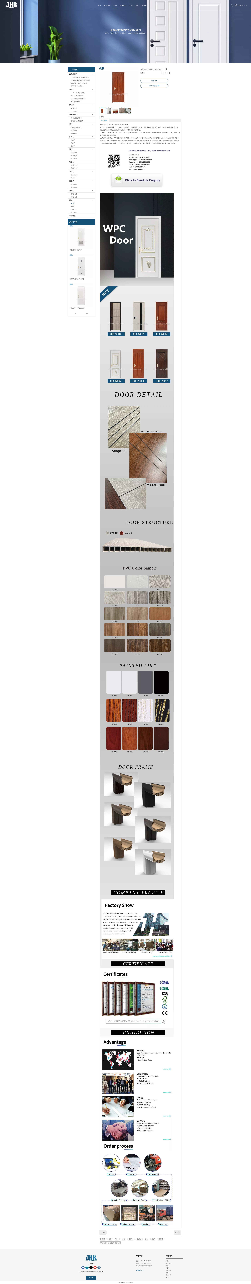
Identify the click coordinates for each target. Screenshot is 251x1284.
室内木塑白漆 (74, 250)
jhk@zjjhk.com (147, 1265)
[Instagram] (99, 1267)
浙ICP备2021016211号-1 (125, 1282)
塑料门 (71, 200)
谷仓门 (71, 162)
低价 (110, 1239)
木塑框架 (74, 212)
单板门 (71, 89)
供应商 (160, 1239)
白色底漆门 (73, 74)
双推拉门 (74, 152)
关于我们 (107, 5)
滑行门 (71, 149)
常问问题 (168, 1270)
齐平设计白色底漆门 (77, 86)
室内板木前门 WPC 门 (77, 308)
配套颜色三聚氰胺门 (77, 121)
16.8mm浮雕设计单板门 (78, 93)
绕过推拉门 (74, 155)
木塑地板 (72, 216)
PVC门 (71, 105)
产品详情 (104, 120)
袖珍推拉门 (74, 158)
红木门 (73, 146)
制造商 (102, 1239)
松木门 (73, 140)
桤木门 (73, 143)
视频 (167, 1273)
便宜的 (131, 1239)
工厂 (153, 1239)
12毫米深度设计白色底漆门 (80, 77)
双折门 (71, 171)
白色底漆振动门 (76, 127)
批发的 (139, 1239)
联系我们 (145, 5)
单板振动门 (74, 133)
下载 (167, 1268)
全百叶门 (74, 194)
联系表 (91, 1278)
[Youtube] (95, 1267)
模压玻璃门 (74, 184)
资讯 (137, 5)
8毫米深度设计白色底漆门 (79, 83)
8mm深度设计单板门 (77, 96)
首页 (99, 5)
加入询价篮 (153, 86)
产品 (115, 5)
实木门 (71, 137)
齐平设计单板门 (76, 101)
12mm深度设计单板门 (78, 99)
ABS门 (73, 206)
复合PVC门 (74, 108)
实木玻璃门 (74, 187)
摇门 (70, 124)
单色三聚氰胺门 (76, 118)
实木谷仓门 (74, 168)
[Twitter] (91, 1267)
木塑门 (73, 203)
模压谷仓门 (74, 165)
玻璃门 (71, 181)
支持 (131, 5)
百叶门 (71, 190)
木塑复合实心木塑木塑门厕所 (80, 279)
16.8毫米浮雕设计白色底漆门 (80, 80)
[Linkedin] (87, 1267)
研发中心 (123, 5)
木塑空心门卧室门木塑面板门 (110, 1243)
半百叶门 (74, 197)
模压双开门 (74, 175)
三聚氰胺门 (73, 114)
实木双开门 (74, 178)
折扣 (123, 1239)
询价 (153, 80)
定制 (146, 1239)
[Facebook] (83, 1267)
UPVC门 (73, 209)
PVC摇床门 (74, 111)
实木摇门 (74, 130)
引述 (116, 1239)
